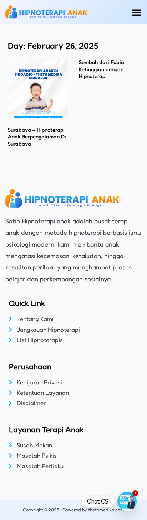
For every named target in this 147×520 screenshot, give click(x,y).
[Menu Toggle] (137, 12)
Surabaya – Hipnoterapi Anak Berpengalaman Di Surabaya (37, 136)
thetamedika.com (106, 509)
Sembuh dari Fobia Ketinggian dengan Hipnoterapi (101, 69)
